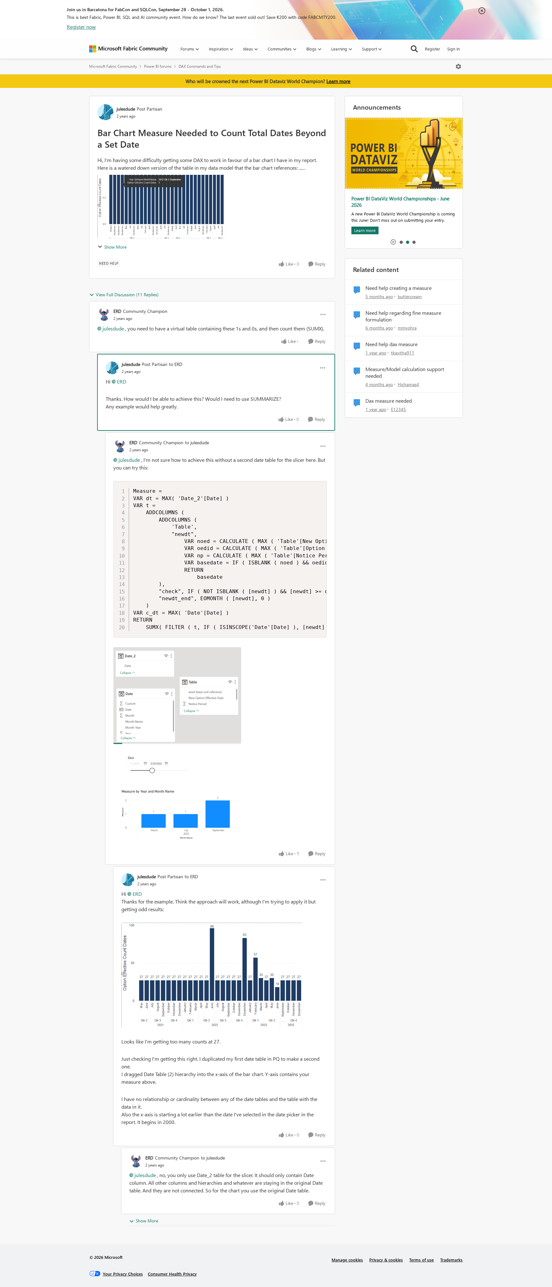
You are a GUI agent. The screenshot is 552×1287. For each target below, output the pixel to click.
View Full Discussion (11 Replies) (127, 294)
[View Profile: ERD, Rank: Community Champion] (103, 314)
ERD (117, 311)
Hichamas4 (408, 384)
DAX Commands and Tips (200, 66)
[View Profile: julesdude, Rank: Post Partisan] (105, 112)
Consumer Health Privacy (172, 1273)
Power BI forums (158, 66)
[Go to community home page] (128, 48)
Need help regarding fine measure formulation (403, 316)
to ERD (175, 364)
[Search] (414, 49)
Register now (81, 26)
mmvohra (407, 328)
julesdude (126, 109)
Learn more (338, 81)
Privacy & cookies (386, 1259)
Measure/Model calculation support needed (404, 372)
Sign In (453, 48)
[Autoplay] (393, 242)
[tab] (401, 242)
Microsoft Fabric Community (113, 66)
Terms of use (421, 1259)
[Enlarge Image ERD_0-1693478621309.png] (177, 695)
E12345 (398, 409)
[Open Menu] (458, 66)
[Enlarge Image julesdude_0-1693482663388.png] (212, 975)
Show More (115, 247)
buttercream (410, 296)
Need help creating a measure (398, 288)
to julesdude (197, 442)
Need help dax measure (391, 344)
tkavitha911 (402, 353)
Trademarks (451, 1259)
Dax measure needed (388, 401)
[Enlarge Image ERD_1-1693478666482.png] (177, 799)
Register (432, 48)
